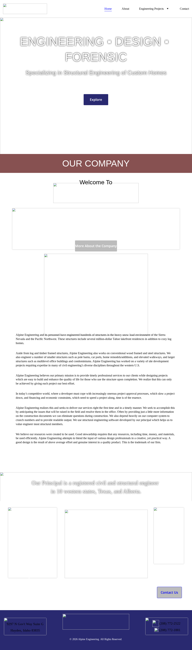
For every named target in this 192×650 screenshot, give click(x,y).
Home (108, 8)
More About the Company (96, 246)
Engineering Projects (151, 8)
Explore (96, 99)
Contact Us (169, 592)
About (125, 8)
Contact (184, 8)
